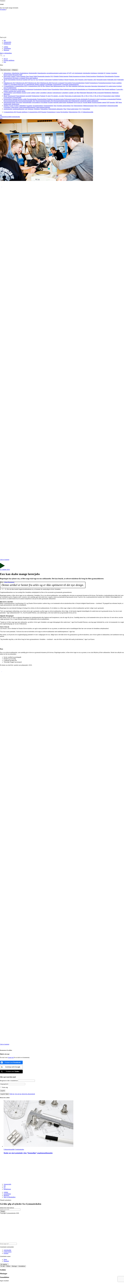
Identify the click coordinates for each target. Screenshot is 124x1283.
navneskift (28, 96)
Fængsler (41, 79)
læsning (24, 92)
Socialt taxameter (97, 102)
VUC (80, 109)
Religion (118, 99)
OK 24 (96, 96)
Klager (49, 89)
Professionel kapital (69, 99)
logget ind (11, 1057)
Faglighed (55, 79)
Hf (41, 86)
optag (112, 96)
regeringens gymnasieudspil (108, 99)
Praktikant (50, 99)
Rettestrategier (76, 101)
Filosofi (66, 79)
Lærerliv (18, 91)
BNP (20, 74)
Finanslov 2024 (82, 79)
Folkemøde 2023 (112, 79)
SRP (117, 102)
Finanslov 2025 (91, 79)
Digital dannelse (63, 76)
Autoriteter (114, 73)
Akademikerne (24, 73)
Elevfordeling (12, 79)
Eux (37, 79)
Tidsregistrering (78, 105)
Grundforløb (48, 84)
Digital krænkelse (91, 76)
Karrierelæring (38, 89)
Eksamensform (8, 78)
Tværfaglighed (102, 105)
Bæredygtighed (8, 74)
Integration (94, 86)
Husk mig (5, 1087)
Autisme (108, 73)
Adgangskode (4, 1084)
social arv (80, 102)
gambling (119, 83)
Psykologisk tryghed (94, 99)
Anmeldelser (7, 48)
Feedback (61, 79)
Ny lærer (48, 96)
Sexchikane (44, 102)
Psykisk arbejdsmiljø (82, 99)
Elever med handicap (32, 78)
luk (1, 115)
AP (68, 73)
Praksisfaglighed (42, 99)
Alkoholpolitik (33, 73)
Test (72, 105)
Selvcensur (19, 102)
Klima (61, 89)
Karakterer (7, 89)
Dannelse (23, 76)
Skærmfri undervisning (59, 102)
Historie (47, 86)
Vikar (64, 109)
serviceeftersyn (36, 102)
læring (23, 91)
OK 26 (6, 58)
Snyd (75, 102)
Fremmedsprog (93, 83)
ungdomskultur (8, 109)
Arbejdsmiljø (86, 73)
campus (13, 76)
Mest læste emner (5, 70)
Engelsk (25, 79)
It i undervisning (111, 86)
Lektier (37, 92)
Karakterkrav (14, 89)
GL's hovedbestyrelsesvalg (15, 84)
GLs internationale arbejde (31, 84)
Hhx (44, 86)
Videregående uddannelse (55, 109)
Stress (120, 102)
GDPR (6, 84)
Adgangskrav (7, 73)
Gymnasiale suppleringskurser (70, 84)
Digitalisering (100, 76)
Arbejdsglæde (78, 73)
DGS (51, 76)
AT (104, 73)
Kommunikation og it (82, 89)
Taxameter (29, 105)
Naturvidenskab (20, 96)
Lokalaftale (65, 92)
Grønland (42, 84)
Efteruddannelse (109, 76)
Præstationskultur (32, 99)
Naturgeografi (12, 96)
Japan (5, 88)
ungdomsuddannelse (18, 109)
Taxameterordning (38, 105)
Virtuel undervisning (72, 109)
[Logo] (39, 36)
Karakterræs (21, 89)
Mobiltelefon (108, 92)
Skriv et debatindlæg (6, 53)
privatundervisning (58, 99)
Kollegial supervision (70, 89)
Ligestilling (43, 92)
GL (5, 1187)
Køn (103, 89)
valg (26, 109)
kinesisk (44, 89)
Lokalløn (71, 92)
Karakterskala (29, 89)
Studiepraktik (7, 104)
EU (34, 79)
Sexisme (50, 102)
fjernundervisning (102, 79)
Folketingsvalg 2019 (21, 83)
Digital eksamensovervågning (77, 76)
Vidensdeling (44, 109)
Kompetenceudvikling (95, 89)
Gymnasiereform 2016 (20, 86)
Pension (20, 99)
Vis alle (3, 1266)
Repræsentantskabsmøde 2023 (27, 101)
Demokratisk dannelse (43, 76)
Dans (27, 76)
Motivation (7, 94)
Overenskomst (8, 97)
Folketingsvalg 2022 (33, 83)
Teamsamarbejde (48, 105)
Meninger (6, 50)
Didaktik (56, 76)
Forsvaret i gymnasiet (58, 83)
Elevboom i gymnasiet (19, 78)
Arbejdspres (93, 73)
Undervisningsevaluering (43, 107)
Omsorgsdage (107, 96)
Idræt (70, 86)
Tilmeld (3, 1211)
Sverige (11, 105)
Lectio (28, 92)
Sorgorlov (112, 102)
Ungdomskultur (15, 116)
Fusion (114, 83)
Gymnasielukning (9, 86)
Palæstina (15, 99)
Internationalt (101, 86)
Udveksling (7, 107)
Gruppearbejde (57, 84)
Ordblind (117, 96)
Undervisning (14, 107)
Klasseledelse (55, 89)
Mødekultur (115, 92)
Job (5, 40)
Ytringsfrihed (86, 109)
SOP (107, 102)
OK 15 (88, 96)
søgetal (104, 102)
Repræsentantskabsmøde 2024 (44, 101)
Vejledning (37, 109)
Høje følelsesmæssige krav (58, 86)
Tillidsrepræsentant (88, 105)
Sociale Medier (87, 102)
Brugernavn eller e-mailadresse (9, 1080)
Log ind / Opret (5, 1094)
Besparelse (16, 74)
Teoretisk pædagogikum (64, 105)
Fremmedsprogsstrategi (105, 83)
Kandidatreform (11, 88)
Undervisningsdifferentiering (27, 107)
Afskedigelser (16, 73)
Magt (78, 92)
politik (25, 99)
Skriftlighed (70, 102)
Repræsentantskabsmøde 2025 (62, 101)
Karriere (6, 1253)
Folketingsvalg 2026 (46, 83)
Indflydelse (81, 86)
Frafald (87, 83)
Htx (67, 86)
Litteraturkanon (56, 92)
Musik (5, 96)
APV (70, 73)
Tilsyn (96, 105)
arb (73, 73)
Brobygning (7, 76)
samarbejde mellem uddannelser (89, 101)
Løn (75, 92)
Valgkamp (30, 109)
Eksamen (116, 76)
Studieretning (15, 104)
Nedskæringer (36, 96)
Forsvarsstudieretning (78, 83)
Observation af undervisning (73, 96)
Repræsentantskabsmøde (11, 101)
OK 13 (83, 96)
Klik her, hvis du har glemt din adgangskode (22, 1094)
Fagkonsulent (48, 79)
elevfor (6, 79)
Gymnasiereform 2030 (33, 86)
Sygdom (16, 105)
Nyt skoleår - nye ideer (57, 96)
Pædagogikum (8, 99)
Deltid (35, 76)
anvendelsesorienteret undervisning (56, 73)
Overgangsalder (16, 97)
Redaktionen (7, 43)
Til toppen (3, 9)
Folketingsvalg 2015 (9, 83)
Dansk (31, 76)
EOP (29, 79)
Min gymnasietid (99, 92)
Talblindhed (22, 105)
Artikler (6, 47)
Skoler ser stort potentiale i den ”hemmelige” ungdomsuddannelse (28, 1153)
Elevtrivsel (19, 79)
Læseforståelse (8, 92)
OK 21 (92, 96)
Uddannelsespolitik (112, 105)
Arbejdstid (100, 73)
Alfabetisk (14, 70)
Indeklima (75, 86)
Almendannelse (41, 73)
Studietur (6, 105)
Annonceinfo (7, 42)
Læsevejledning (17, 92)
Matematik (83, 92)
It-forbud (119, 86)
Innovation (88, 86)
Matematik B (90, 92)
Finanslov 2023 (73, 79)
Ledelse (33, 92)
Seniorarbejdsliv (27, 102)
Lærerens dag (12, 91)
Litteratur (49, 92)
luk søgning (4, 1264)
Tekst (54, 105)
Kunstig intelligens (9, 60)
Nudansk (42, 96)
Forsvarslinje (68, 83)
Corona (18, 76)
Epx (5, 62)
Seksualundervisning (10, 102)
